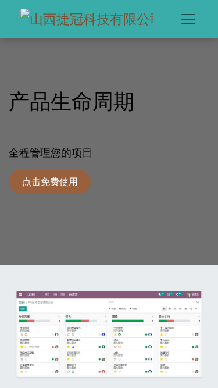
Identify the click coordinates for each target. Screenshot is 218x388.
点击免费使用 (50, 181)
